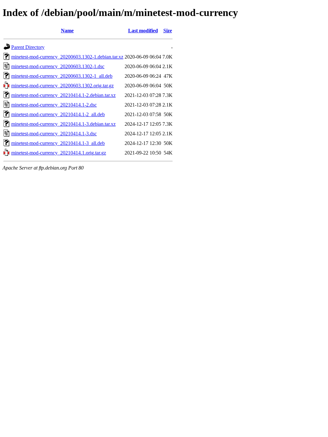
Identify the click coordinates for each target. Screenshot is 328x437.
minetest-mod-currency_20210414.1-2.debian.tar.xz (63, 95)
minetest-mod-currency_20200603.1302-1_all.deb (61, 76)
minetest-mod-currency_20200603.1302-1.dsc (57, 66)
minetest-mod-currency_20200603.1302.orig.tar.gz (62, 85)
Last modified (143, 30)
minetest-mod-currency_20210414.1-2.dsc (54, 104)
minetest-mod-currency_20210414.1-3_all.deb (58, 143)
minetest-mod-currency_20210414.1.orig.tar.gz (58, 152)
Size (167, 30)
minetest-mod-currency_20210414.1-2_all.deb (58, 114)
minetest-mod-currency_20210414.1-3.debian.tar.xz (63, 124)
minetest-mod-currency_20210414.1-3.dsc (54, 133)
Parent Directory (28, 47)
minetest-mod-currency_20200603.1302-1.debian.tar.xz (67, 57)
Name (67, 30)
